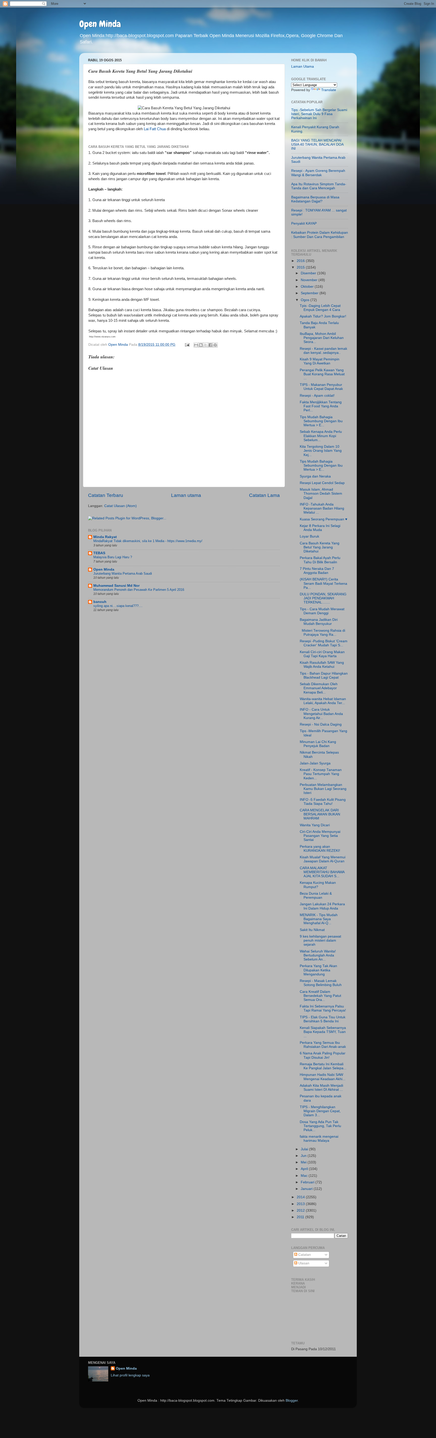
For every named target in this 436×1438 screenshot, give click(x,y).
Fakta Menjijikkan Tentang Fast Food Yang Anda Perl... (321, 406)
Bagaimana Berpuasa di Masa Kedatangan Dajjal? (315, 199)
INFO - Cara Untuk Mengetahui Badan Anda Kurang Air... (321, 714)
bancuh (99, 602)
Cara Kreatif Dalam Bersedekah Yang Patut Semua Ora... (320, 996)
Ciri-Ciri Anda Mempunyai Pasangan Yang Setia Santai (320, 836)
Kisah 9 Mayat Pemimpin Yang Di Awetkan (319, 361)
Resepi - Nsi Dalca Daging (321, 724)
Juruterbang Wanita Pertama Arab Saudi (122, 573)
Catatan (304, 1255)
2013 (301, 1204)
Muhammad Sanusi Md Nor (116, 586)
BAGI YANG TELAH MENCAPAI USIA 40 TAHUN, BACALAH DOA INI (317, 144)
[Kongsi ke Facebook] (210, 345)
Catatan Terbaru (105, 495)
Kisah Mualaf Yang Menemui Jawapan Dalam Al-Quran (322, 859)
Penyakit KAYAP (304, 223)
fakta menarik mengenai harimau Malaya (319, 1138)
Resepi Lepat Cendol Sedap (322, 483)
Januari (307, 1189)
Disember (309, 273)
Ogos (305, 300)
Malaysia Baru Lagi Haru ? (112, 557)
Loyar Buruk (309, 536)
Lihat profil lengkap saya (130, 1375)
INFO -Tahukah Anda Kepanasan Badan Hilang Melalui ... (322, 508)
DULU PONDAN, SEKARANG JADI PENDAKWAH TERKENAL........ (323, 598)
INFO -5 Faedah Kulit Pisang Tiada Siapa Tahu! (323, 802)
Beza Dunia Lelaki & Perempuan (316, 895)
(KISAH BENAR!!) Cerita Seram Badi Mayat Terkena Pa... (323, 583)
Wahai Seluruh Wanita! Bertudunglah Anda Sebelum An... (318, 955)
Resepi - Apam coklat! (317, 395)
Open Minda (100, 24)
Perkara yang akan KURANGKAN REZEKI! (320, 849)
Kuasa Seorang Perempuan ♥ (323, 519)
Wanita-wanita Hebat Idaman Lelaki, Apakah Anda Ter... (323, 701)
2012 (301, 1210)
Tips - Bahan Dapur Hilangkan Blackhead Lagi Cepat (324, 675)
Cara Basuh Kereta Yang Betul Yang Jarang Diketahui (319, 547)
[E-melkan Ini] (196, 345)
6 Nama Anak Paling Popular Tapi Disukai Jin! (322, 1055)
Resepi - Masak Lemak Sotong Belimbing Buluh (321, 983)
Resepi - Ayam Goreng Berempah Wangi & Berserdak (318, 173)
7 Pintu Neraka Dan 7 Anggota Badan (317, 571)
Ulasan (303, 1263)
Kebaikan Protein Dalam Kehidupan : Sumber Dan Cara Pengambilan (319, 234)
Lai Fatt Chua (155, 129)
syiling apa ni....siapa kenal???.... (118, 606)
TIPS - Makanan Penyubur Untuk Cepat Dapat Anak (321, 387)
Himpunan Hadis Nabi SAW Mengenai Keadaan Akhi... (322, 1077)
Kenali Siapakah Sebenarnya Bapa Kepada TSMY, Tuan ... (323, 1032)
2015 (301, 267)
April (305, 1169)
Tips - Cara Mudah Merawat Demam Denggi (322, 611)
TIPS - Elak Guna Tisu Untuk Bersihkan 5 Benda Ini (322, 1019)
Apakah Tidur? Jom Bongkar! (323, 316)
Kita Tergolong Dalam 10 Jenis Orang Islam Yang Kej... (321, 451)
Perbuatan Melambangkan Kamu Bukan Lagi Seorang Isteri (323, 789)
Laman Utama (302, 66)
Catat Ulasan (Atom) (120, 506)
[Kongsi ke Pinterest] (215, 345)
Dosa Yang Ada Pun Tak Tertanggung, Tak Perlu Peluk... (320, 1126)
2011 (301, 1217)
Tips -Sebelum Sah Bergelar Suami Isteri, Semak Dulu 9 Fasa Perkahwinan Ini (319, 114)
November (309, 280)
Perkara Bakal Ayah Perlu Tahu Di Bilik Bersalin (320, 560)
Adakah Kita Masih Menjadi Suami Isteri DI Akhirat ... (321, 1087)
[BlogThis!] (200, 345)
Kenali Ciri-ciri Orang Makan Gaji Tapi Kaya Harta (322, 654)
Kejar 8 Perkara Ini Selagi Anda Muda (320, 528)
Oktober (308, 286)
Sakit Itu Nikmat (312, 930)
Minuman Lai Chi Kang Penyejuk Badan (318, 744)
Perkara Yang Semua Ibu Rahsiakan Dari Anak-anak (323, 1045)
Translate (328, 90)
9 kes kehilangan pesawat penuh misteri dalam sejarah (320, 940)
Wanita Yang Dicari (315, 825)
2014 (301, 1197)
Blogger (292, 1400)
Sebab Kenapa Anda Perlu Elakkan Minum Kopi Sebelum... (321, 436)
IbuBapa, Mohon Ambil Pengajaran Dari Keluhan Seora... (322, 338)
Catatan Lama (264, 495)
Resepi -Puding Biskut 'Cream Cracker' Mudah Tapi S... (323, 643)
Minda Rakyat (105, 537)
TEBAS (99, 553)
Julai (305, 1149)
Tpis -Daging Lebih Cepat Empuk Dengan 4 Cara (320, 308)
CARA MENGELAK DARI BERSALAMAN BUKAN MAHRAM (320, 814)
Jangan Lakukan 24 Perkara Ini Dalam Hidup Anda (322, 906)
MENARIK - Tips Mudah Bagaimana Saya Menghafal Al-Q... (319, 919)
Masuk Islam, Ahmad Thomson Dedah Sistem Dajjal (321, 493)
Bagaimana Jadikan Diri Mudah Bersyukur (319, 622)
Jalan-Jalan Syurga (315, 763)
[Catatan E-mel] (186, 345)
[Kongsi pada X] (205, 345)
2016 (301, 261)
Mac (305, 1176)
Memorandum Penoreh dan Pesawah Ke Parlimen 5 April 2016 (138, 590)
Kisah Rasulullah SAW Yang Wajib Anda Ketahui (322, 665)
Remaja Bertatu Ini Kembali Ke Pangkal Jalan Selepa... (323, 1066)
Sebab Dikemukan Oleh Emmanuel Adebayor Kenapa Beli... (319, 688)
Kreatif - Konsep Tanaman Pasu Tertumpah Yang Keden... (321, 774)
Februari (308, 1182)
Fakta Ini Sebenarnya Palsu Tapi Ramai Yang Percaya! (323, 1008)
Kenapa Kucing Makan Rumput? (318, 885)
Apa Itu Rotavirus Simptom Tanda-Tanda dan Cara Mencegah (318, 186)
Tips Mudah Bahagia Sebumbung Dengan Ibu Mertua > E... (321, 421)
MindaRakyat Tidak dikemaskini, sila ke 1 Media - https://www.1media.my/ (147, 541)
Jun (304, 1156)
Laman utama (186, 495)
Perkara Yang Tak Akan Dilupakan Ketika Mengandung (318, 970)
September (310, 293)
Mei (304, 1162)
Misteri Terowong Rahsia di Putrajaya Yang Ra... (322, 632)
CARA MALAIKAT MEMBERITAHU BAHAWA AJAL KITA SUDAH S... (322, 872)
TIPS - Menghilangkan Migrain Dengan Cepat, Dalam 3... (320, 1111)
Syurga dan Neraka (315, 476)
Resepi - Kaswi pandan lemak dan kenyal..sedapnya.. (323, 351)
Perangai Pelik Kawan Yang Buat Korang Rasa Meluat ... (322, 374)
